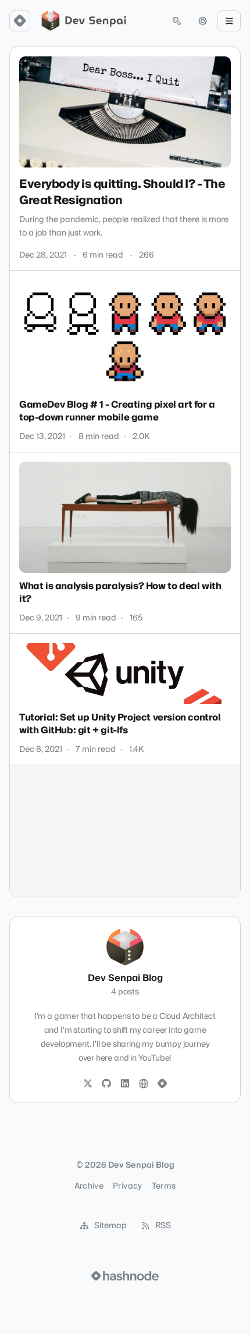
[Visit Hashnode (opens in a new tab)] (125, 1275)
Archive (88, 1186)
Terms (164, 1186)
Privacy (127, 1186)
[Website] (143, 1084)
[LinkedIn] (125, 1084)
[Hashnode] (162, 1084)
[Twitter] (88, 1084)
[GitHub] (106, 1084)
